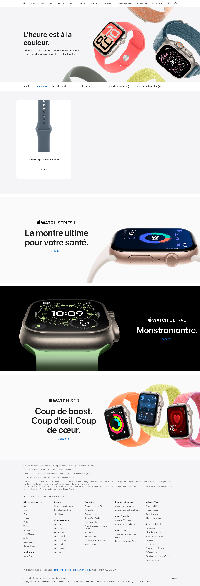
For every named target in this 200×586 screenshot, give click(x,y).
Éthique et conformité (155, 548)
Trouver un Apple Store (95, 506)
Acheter (56, 251)
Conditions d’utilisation (84, 582)
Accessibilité (151, 506)
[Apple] (24, 496)
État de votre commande (95, 540)
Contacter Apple (153, 560)
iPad (25, 514)
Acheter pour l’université (126, 524)
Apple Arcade (60, 536)
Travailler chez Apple (155, 536)
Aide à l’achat (90, 544)
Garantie (149, 540)
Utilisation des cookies (61, 582)
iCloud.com (59, 514)
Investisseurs (151, 544)
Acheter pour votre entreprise (128, 510)
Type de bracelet (119, 86)
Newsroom (150, 528)
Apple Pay (27, 556)
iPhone (26, 518)
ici (89, 484)
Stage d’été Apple (92, 518)
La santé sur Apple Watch (126, 541)
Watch (33, 496)
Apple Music (59, 532)
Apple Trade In (91, 532)
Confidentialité (152, 514)
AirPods (26, 530)
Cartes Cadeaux (30, 546)
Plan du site (145, 582)
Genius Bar (89, 510)
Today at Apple (91, 514)
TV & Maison (28, 534)
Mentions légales (129, 582)
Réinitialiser (42, 86)
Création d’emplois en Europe (158, 556)
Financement (90, 537)
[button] (168, 3)
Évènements (151, 552)
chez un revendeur (82, 570)
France (173, 578)
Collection (84, 86)
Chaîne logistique (153, 518)
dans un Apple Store (62, 570)
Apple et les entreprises (125, 506)
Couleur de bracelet (149, 86)
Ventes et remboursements (108, 582)
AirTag (26, 538)
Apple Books (59, 548)
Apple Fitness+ (60, 540)
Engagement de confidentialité (36, 582)
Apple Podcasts (60, 544)
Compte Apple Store (62, 510)
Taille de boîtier (59, 86)
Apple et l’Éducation (123, 520)
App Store (58, 552)
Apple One (58, 524)
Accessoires (28, 542)
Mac (25, 510)
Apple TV (58, 528)
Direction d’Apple (153, 532)
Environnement (152, 510)
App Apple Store (92, 522)
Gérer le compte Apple (63, 506)
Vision (26, 526)
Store (25, 506)
